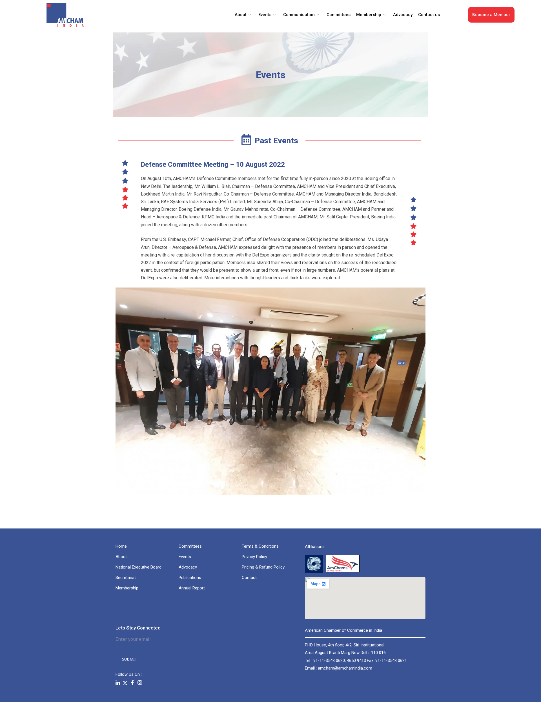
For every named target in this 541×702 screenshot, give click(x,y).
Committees (339, 14)
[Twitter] (125, 682)
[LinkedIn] (118, 683)
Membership (368, 14)
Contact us (429, 14)
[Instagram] (140, 683)
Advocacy (403, 14)
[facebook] (132, 683)
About (241, 14)
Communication (299, 14)
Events (264, 14)
